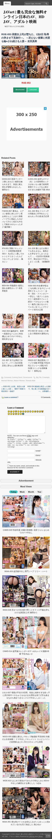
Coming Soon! (17, 377)
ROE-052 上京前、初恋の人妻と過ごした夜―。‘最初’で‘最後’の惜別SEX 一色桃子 (13, 389)
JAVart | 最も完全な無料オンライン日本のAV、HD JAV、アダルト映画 (25, 16)
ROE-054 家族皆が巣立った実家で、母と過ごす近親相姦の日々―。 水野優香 (39, 389)
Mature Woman (19, 381)
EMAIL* (38, 455)
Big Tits (38, 377)
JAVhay (32, 836)
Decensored (27, 377)
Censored (7, 377)
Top (48, 836)
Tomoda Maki (30, 381)
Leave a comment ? (11, 397)
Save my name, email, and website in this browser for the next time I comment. (23, 467)
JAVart (40, 836)
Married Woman (7, 381)
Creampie (45, 377)
